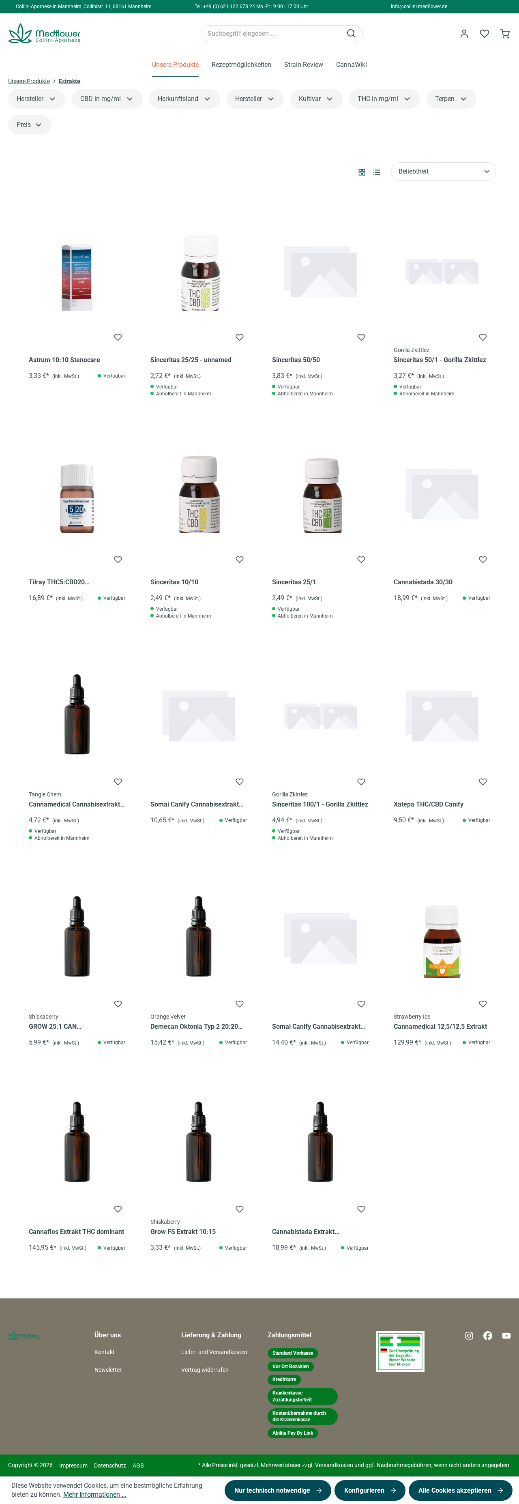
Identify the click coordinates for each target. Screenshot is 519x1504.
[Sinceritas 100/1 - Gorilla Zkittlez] (320, 714)
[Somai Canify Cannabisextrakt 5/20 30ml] (198, 714)
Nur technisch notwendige (273, 1490)
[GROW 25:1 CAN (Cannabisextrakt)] (77, 937)
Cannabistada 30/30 (423, 582)
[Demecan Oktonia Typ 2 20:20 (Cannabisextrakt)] (198, 937)
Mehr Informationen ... (95, 1494)
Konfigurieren (365, 1490)
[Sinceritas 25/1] (320, 492)
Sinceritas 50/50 (296, 360)
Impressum (73, 1465)
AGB (138, 1465)
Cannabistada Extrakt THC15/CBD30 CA (303, 1232)
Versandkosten (334, 1465)
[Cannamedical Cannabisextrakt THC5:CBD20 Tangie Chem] (77, 714)
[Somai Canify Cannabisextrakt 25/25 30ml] (320, 937)
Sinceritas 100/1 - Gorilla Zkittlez (320, 804)
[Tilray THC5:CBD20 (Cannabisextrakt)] (77, 492)
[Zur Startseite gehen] (58, 33)
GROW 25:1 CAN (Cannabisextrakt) (55, 1027)
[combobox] (271, 34)
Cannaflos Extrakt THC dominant (76, 1232)
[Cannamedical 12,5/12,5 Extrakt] (442, 937)
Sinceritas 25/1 (294, 582)
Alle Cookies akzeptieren (455, 1490)
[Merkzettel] (484, 33)
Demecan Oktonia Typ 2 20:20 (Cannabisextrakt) (194, 1027)
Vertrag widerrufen (205, 1370)
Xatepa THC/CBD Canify (428, 804)
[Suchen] (351, 34)
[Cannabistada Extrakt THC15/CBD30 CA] (320, 1142)
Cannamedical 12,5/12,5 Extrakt (440, 1026)
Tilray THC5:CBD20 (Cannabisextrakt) (57, 582)
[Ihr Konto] (464, 33)
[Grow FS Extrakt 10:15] (198, 1142)
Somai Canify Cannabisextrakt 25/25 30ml (316, 1027)
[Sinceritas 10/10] (198, 492)
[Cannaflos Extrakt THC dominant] (77, 1142)
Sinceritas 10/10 (174, 582)
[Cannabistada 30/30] (442, 492)
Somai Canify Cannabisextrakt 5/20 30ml (194, 804)
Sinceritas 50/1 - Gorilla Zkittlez (440, 360)
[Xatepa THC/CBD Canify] (442, 714)
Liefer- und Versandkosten (214, 1352)
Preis (24, 125)
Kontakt (104, 1352)
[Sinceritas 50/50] (320, 270)
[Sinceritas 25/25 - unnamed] (198, 270)
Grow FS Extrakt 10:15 (183, 1232)
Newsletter (108, 1370)
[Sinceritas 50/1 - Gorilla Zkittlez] (442, 270)
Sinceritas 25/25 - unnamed (191, 360)
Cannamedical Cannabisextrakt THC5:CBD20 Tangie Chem (74, 804)
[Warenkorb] (505, 33)
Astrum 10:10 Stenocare (64, 360)
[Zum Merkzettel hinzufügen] (118, 337)
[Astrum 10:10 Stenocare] (77, 270)
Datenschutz (110, 1465)
